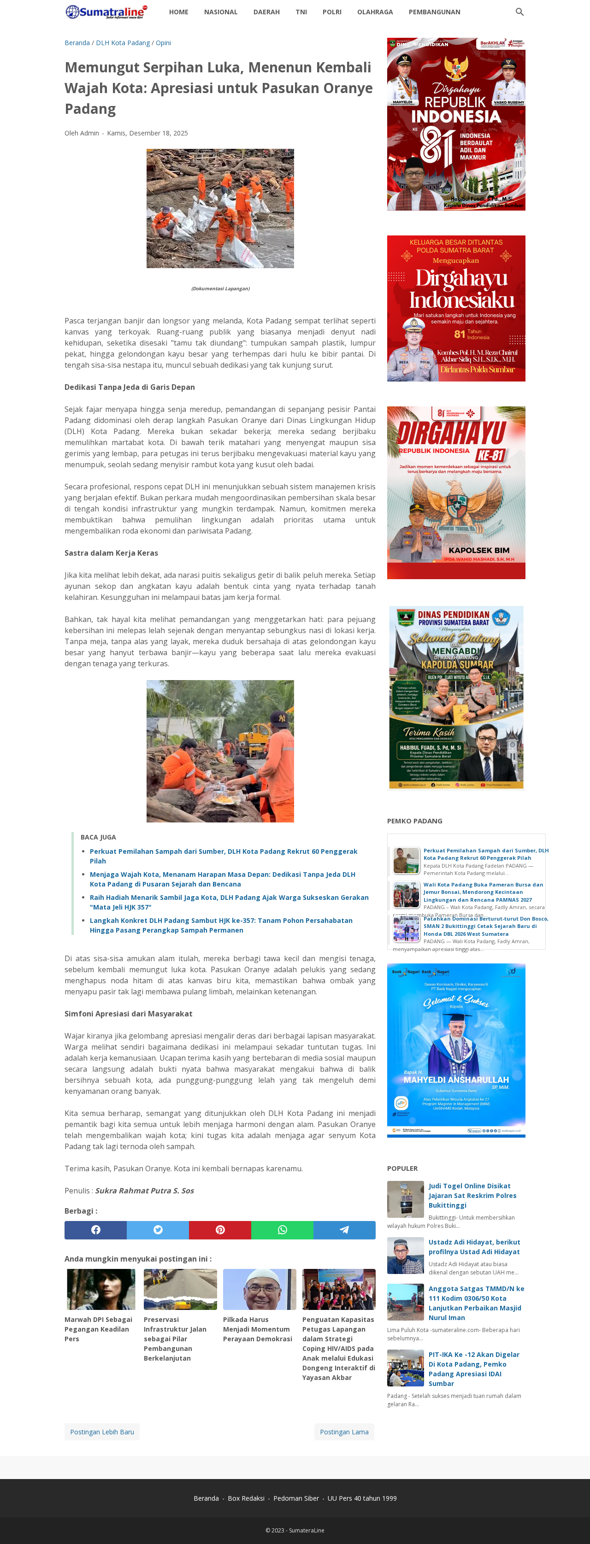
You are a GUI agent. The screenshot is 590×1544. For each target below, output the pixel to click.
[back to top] (571, 1523)
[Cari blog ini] (519, 12)
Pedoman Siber (296, 1498)
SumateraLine (306, 1530)
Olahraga (375, 11)
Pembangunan (434, 11)
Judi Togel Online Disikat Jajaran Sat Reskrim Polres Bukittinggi (473, 1195)
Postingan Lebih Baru (102, 1431)
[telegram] (344, 1230)
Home (179, 11)
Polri (332, 11)
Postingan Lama (344, 1431)
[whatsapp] (282, 1230)
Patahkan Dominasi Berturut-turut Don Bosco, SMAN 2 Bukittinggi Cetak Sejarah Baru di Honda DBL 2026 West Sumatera (486, 926)
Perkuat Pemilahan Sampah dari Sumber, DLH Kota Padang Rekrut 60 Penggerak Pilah (486, 854)
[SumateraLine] (108, 12)
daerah (267, 11)
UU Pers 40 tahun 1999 (362, 1498)
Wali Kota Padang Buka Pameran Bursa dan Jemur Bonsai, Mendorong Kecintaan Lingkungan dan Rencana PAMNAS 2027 (483, 892)
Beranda (206, 1498)
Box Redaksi (247, 1498)
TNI (301, 11)
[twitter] (158, 1230)
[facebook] (96, 1230)
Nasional (221, 11)
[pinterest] (220, 1230)
